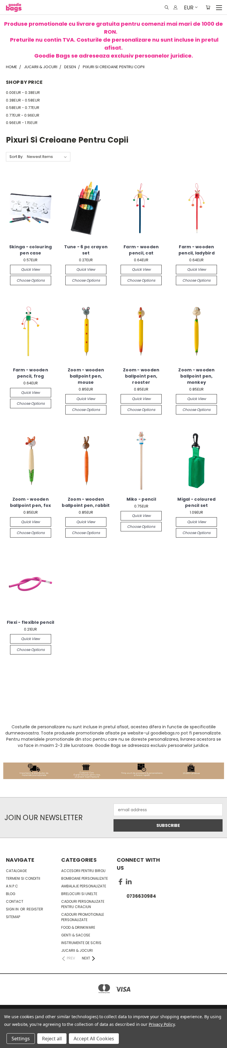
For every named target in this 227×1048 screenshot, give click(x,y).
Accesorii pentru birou (83, 870)
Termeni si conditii (23, 878)
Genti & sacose (75, 935)
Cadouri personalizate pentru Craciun (82, 904)
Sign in (13, 909)
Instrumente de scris (81, 942)
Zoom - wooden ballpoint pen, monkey (196, 376)
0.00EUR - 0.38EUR (23, 92)
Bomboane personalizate (84, 878)
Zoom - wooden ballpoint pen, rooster (141, 376)
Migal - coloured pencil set (196, 502)
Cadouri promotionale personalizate (82, 917)
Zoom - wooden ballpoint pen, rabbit (86, 502)
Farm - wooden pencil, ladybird (197, 250)
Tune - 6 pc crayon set (86, 250)
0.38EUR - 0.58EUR (23, 100)
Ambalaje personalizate (83, 886)
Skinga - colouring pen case (30, 250)
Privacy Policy (161, 1024)
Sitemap (13, 916)
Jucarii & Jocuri (77, 950)
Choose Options (31, 280)
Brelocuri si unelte (79, 893)
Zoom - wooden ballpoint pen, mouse (86, 376)
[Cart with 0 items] (208, 7)
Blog (10, 893)
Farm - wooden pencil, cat (141, 250)
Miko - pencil (141, 499)
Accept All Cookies (94, 1038)
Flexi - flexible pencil (30, 622)
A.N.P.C (12, 886)
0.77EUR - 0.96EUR (22, 115)
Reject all (52, 1038)
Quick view (30, 269)
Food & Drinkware (78, 927)
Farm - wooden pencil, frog (30, 373)
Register (35, 909)
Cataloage (16, 870)
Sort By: (16, 156)
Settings (21, 1038)
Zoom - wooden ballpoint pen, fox (30, 502)
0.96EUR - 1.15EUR (22, 122)
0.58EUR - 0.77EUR (22, 107)
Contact (14, 901)
